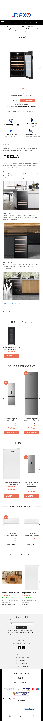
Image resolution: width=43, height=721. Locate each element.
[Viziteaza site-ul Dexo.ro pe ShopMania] (29, 708)
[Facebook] (19, 647)
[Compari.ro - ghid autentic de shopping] (14, 709)
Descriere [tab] (6, 144)
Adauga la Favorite (13, 111)
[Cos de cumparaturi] (36, 22)
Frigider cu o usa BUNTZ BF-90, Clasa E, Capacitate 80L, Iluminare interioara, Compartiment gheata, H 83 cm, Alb (11, 483)
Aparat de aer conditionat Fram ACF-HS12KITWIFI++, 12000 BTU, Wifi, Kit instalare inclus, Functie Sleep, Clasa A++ (11, 535)
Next (39, 67)
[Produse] (3, 23)
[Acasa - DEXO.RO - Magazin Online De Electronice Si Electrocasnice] (21, 15)
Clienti (21, 678)
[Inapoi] (1, 27)
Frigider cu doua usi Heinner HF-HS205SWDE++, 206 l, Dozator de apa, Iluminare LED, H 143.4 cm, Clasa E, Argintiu (31, 483)
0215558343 (23, 660)
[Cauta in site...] (40, 22)
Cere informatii (29, 111)
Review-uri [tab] (7, 312)
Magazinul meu (21, 673)
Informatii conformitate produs (13, 303)
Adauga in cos (27, 100)
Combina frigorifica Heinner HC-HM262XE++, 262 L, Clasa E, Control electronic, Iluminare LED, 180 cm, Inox (31, 420)
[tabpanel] (21, 65)
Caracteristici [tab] (7, 308)
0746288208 (23, 663)
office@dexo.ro (22, 666)
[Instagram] (23, 647)
